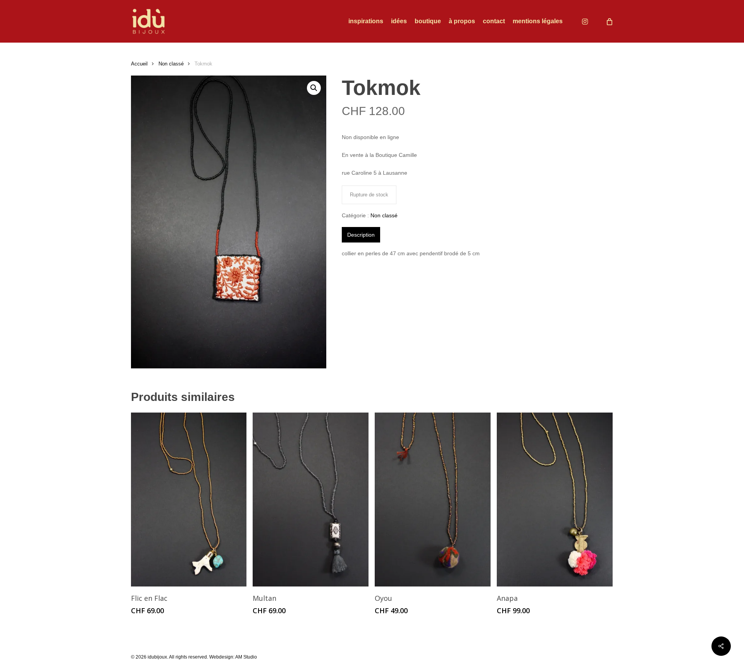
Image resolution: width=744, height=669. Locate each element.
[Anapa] (555, 499)
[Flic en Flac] (189, 499)
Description (361, 235)
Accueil (139, 64)
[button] (314, 88)
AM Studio (246, 657)
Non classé (171, 64)
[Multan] (311, 499)
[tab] (361, 234)
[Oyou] (433, 499)
